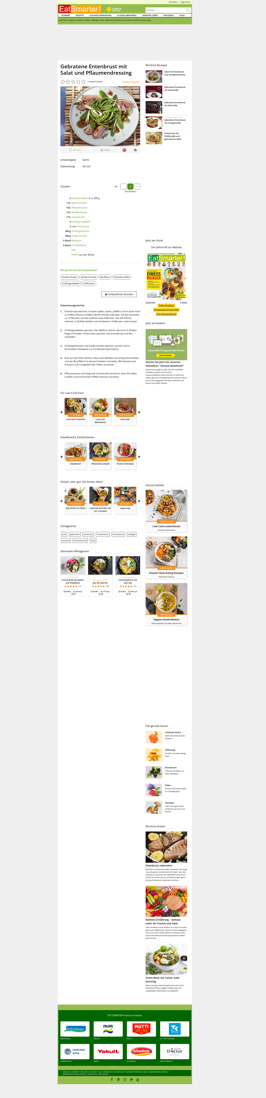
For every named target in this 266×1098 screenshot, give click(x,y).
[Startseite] (79, 9)
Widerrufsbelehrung (158, 1072)
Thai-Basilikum (79, 245)
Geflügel (131, 534)
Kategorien (103, 1074)
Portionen (130, 191)
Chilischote (89, 283)
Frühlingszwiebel (70, 283)
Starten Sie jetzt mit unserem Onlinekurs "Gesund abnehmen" (165, 363)
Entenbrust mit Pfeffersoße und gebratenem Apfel (172, 136)
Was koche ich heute (75, 508)
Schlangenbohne (80, 231)
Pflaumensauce (79, 207)
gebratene (75, 534)
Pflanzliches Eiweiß (100, 463)
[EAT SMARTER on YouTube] (138, 1079)
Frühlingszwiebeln (80, 221)
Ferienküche (118, 534)
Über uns (66, 1072)
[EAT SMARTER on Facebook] (112, 1079)
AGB (99, 1072)
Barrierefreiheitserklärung (74, 1074)
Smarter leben (150, 15)
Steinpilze (169, 802)
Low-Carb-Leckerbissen (166, 526)
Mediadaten (92, 1074)
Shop (182, 15)
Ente (64, 534)
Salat (93, 540)
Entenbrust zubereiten (159, 865)
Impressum (107, 1072)
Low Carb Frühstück (75, 419)
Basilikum (76, 240)
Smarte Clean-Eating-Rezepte (166, 573)
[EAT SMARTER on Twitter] (131, 1079)
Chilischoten (82, 226)
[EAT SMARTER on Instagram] (125, 1079)
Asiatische (88, 534)
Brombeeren (171, 767)
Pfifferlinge (170, 750)
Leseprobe (150, 302)
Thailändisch (103, 534)
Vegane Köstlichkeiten (166, 619)
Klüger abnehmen (126, 15)
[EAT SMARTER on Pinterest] (118, 1079)
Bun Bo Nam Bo (100, 582)
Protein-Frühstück (125, 463)
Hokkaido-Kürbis (173, 732)
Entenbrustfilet (122, 277)
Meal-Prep (125, 508)
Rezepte (80, 15)
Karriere (75, 1072)
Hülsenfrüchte (80, 540)
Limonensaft (78, 217)
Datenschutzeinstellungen (137, 1072)
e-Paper (183, 302)
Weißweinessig (79, 212)
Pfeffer (75, 254)
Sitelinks (84, 1072)
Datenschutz (118, 1072)
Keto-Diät (125, 419)
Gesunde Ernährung (101, 15)
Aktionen (168, 15)
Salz (73, 250)
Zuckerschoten (79, 235)
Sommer (65, 15)
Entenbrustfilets (79, 198)
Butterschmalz (79, 202)
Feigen (168, 785)
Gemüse (66, 540)
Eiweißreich (75, 463)
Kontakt (92, 1072)
